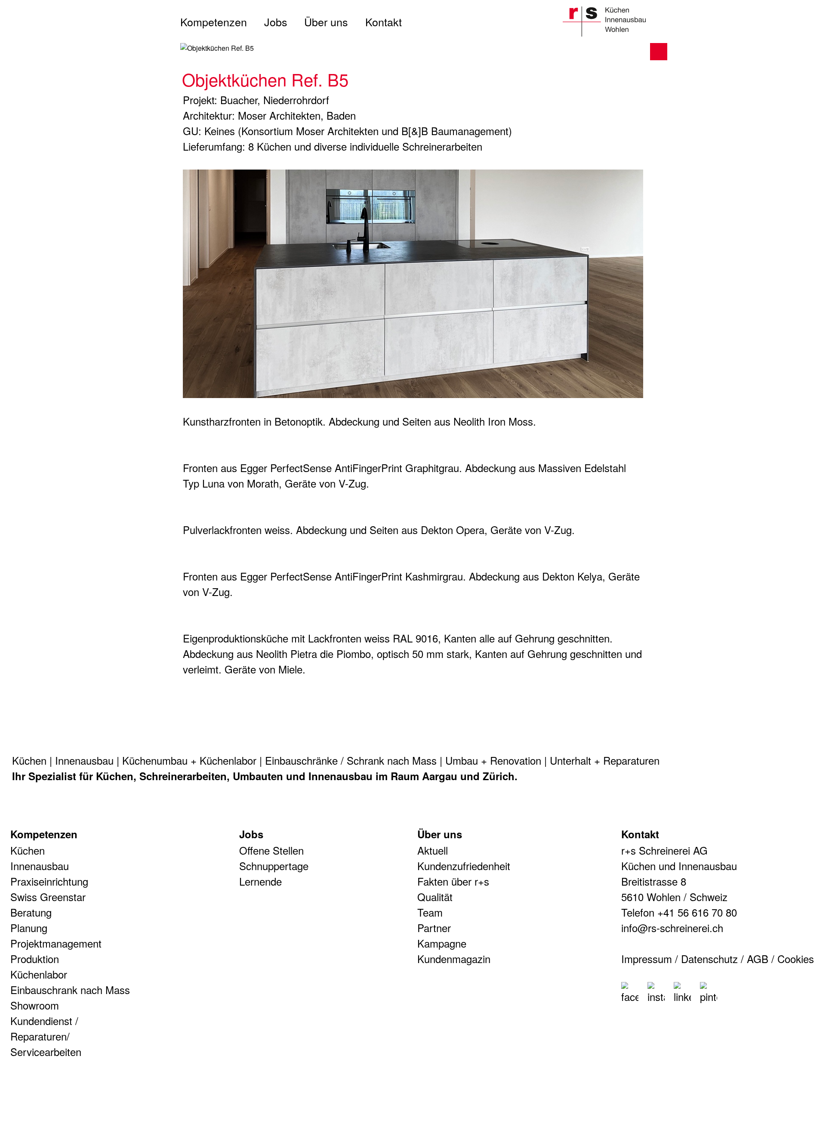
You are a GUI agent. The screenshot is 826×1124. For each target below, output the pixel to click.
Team (430, 912)
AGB (757, 958)
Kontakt (383, 21)
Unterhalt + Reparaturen (605, 760)
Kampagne (441, 943)
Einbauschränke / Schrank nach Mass (351, 760)
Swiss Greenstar (48, 896)
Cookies (795, 958)
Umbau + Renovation (493, 760)
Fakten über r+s (453, 881)
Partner (434, 927)
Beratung (31, 912)
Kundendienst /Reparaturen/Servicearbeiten (45, 1036)
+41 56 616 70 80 (697, 912)
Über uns (326, 21)
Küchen (29, 760)
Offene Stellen (271, 850)
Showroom (34, 1005)
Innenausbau (84, 760)
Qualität (435, 896)
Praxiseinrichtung (49, 881)
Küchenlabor (38, 974)
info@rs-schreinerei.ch (672, 927)
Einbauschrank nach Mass (70, 989)
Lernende (260, 881)
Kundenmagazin (453, 958)
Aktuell (432, 850)
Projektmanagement (56, 943)
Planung (28, 927)
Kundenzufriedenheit (463, 865)
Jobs (275, 21)
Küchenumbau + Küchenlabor (189, 760)
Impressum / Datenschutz (679, 958)
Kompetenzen (213, 21)
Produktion (34, 958)
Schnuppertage (273, 865)
